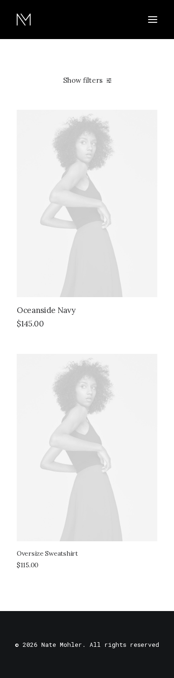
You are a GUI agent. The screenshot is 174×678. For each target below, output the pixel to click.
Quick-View (146, 120)
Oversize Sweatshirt (47, 553)
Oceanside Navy (46, 310)
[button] (152, 19)
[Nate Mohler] (24, 20)
